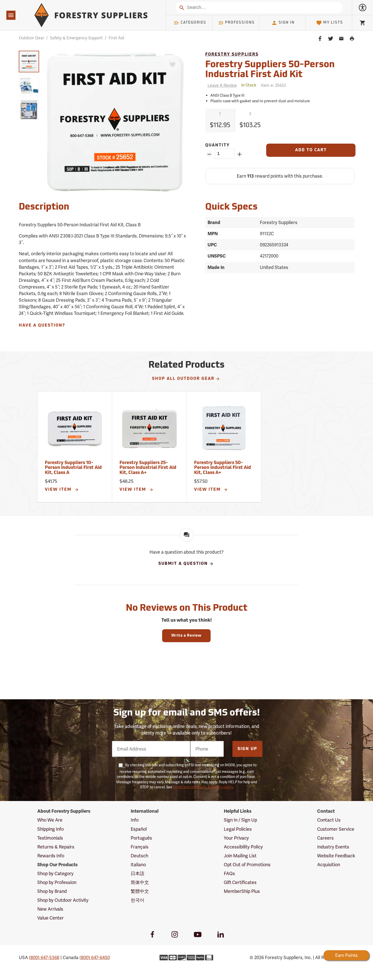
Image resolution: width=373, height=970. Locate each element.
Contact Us (329, 820)
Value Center (50, 918)
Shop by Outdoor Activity (63, 900)
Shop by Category (55, 873)
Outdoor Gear (31, 38)
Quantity (217, 145)
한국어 (137, 900)
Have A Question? (42, 326)
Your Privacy (236, 838)
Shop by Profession (56, 882)
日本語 (137, 873)
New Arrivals (50, 909)
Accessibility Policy (243, 847)
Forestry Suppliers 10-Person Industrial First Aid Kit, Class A (73, 468)
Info (135, 820)
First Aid (116, 38)
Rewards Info (50, 856)
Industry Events (333, 847)
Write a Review (186, 636)
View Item (59, 490)
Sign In (287, 23)
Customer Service (335, 829)
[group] (29, 61)
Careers (325, 838)
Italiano (138, 864)
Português (141, 838)
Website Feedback (336, 856)
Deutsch (139, 856)
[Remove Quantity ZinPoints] (209, 154)
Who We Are (49, 820)
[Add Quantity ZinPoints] (239, 154)
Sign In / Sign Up (240, 820)
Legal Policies (238, 829)
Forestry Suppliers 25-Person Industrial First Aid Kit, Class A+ (148, 468)
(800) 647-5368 (44, 957)
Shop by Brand (52, 891)
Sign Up (247, 749)
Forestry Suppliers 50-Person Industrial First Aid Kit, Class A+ (222, 468)
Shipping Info (50, 829)
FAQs (229, 873)
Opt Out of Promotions (247, 864)
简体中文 (140, 882)
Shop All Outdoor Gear (183, 379)
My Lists (333, 23)
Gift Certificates (240, 882)
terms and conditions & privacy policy (202, 787)
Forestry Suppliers (232, 55)
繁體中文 (140, 891)
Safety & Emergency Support (76, 38)
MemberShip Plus (242, 891)
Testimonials (50, 838)
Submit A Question (183, 564)
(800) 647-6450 (94, 957)
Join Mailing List (240, 856)
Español (139, 829)
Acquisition (328, 864)
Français (139, 847)
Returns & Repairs (55, 847)
